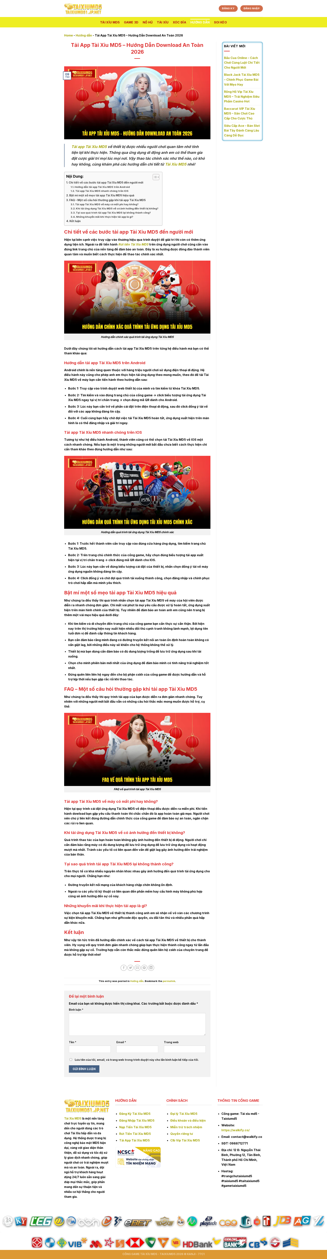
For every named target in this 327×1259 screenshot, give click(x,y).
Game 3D (131, 22)
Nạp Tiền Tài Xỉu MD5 (135, 1127)
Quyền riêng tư (181, 1134)
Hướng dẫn (200, 22)
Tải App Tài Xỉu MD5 (134, 1140)
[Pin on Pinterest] (144, 968)
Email (121, 1042)
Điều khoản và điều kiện (188, 1120)
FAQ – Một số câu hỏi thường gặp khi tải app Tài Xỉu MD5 (107, 200)
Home (68, 35)
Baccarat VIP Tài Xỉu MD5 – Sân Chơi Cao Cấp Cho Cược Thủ (239, 113)
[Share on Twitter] (130, 968)
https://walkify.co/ (235, 1130)
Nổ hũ (148, 22)
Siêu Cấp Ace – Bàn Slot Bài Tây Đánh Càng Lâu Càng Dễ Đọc (242, 130)
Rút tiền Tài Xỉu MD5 (133, 244)
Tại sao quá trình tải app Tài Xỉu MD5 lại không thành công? (113, 212)
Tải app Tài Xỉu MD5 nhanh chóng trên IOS (101, 190)
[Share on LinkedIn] (151, 968)
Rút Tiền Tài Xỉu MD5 (135, 1134)
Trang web (171, 1042)
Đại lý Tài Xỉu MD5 (183, 1114)
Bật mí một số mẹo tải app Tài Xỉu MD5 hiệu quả (101, 195)
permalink (169, 981)
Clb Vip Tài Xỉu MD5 (185, 1140)
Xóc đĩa (179, 22)
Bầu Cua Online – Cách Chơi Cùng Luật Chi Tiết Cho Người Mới (242, 62)
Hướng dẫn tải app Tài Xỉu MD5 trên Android (102, 186)
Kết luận (75, 221)
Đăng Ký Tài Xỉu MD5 (134, 1114)
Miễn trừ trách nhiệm (186, 1127)
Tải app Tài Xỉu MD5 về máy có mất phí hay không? (107, 204)
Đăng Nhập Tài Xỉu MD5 (136, 1120)
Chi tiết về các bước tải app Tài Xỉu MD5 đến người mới (106, 182)
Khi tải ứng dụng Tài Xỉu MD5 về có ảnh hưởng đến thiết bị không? (117, 208)
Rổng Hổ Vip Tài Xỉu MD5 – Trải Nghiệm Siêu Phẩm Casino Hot (241, 96)
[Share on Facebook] (124, 968)
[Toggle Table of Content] (154, 177)
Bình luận (76, 1009)
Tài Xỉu (162, 22)
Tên (72, 1042)
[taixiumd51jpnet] (83, 8)
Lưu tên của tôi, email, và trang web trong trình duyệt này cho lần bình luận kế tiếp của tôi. (137, 1059)
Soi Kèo (220, 22)
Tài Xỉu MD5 (110, 22)
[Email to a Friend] (137, 968)
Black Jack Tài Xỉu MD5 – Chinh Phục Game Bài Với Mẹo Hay (241, 79)
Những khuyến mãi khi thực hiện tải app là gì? (104, 216)
